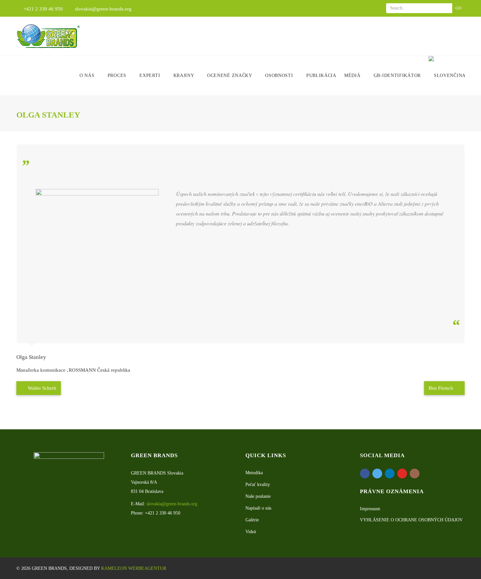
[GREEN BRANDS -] (48, 36)
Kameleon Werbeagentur (133, 568)
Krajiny (184, 75)
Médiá (353, 75)
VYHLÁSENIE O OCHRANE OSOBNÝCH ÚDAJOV (411, 519)
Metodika (254, 472)
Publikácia (321, 75)
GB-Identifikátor (397, 75)
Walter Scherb (41, 388)
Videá (250, 531)
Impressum (370, 508)
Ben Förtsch (441, 388)
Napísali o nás (258, 508)
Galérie (252, 519)
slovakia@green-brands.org (103, 8)
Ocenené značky (230, 75)
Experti (150, 75)
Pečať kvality (257, 484)
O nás (88, 75)
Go (458, 8)
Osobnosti (279, 75)
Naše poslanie (258, 496)
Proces (118, 75)
